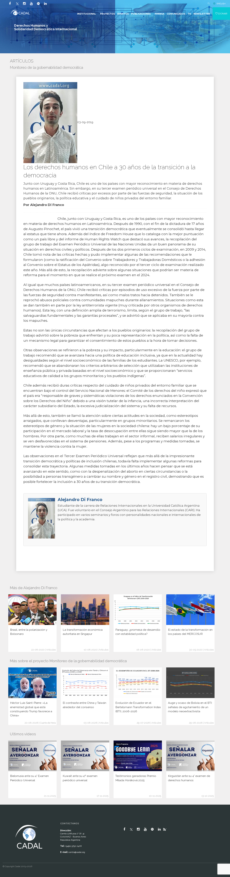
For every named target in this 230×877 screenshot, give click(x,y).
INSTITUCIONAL (86, 13)
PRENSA (159, 13)
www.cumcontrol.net (7, 821)
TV (189, 13)
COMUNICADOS (176, 13)
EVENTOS (123, 13)
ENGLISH (221, 3)
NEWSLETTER (202, 13)
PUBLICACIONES (141, 13)
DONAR (222, 13)
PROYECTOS (107, 13)
